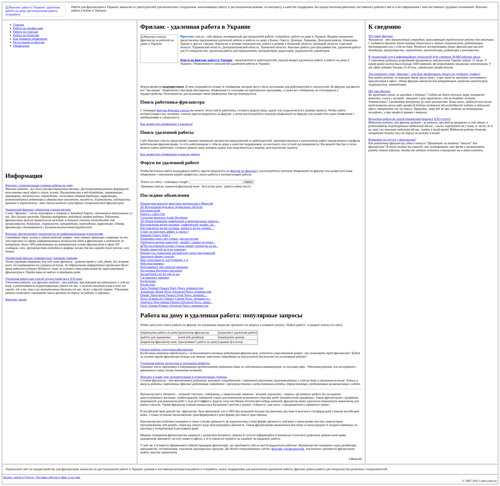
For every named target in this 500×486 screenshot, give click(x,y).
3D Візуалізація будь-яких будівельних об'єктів (171, 207)
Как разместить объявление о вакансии (166, 124)
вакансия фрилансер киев (182, 186)
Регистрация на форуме (29, 42)
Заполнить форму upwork (157, 256)
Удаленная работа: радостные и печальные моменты (175, 363)
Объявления (21, 45)
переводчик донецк (232, 337)
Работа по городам (25, 31)
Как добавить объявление (30, 38)
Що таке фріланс (379, 91)
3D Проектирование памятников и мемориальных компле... (180, 221)
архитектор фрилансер (194, 332)
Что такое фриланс (380, 36)
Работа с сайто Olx (152, 214)
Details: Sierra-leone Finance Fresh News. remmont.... (173, 295)
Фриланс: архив (16, 299)
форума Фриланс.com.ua (173, 110)
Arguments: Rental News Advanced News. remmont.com (175, 291)
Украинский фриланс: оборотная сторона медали (38, 209)
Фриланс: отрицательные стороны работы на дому (39, 185)
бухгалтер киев (212, 186)
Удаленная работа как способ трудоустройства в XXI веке (43, 278)
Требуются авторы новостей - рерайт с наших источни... (177, 242)
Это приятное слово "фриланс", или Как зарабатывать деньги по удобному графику (424, 74)
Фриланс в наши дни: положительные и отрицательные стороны (183, 377)
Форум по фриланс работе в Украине (206, 60)
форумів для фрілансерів (287, 448)
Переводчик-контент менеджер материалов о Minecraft (176, 203)
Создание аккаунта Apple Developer (164, 217)
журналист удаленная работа (238, 332)
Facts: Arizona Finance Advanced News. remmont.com (174, 305)
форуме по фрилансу (244, 171)
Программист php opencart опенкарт (164, 267)
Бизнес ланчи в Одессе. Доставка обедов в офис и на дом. (41, 477)
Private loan (147, 284)
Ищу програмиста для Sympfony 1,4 (164, 260)
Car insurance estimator (154, 277)
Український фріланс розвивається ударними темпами (41, 258)
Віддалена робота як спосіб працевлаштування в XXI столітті (409, 119)
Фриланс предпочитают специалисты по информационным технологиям (54, 233)
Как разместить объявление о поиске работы (170, 154)
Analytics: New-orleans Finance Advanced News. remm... (176, 302)
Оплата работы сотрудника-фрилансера (166, 349)
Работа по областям (26, 35)
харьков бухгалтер (231, 342)
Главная (18, 24)
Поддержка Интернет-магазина (161, 270)
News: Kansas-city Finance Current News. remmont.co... (175, 298)
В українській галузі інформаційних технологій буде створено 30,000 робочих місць (424, 56)
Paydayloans (148, 281)
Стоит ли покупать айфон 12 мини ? (164, 231)
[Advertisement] (69, 109)
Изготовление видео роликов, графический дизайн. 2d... (177, 224)
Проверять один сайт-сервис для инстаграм (169, 238)
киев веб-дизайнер (191, 337)
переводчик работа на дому (159, 332)
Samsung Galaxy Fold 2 (155, 235)
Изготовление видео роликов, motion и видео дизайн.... (177, 228)
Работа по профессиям (28, 28)
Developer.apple (150, 210)
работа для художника (156, 337)
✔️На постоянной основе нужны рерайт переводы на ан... (179, 246)
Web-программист (152, 263)
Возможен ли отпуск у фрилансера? (392, 139)
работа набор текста (237, 186)
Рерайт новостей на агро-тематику (163, 249)
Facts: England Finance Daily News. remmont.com (171, 288)
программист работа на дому (198, 342)
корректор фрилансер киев (159, 342)
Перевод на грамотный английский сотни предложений (177, 253)
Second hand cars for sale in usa (160, 274)
